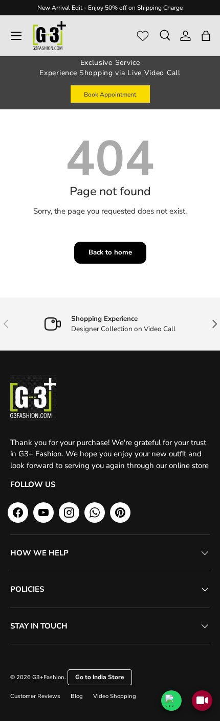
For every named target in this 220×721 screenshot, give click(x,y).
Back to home (110, 252)
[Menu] (16, 36)
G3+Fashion (48, 677)
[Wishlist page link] (143, 36)
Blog (77, 696)
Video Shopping (114, 696)
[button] (206, 36)
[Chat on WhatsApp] (171, 700)
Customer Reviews (35, 696)
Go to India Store (99, 677)
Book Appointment (110, 94)
